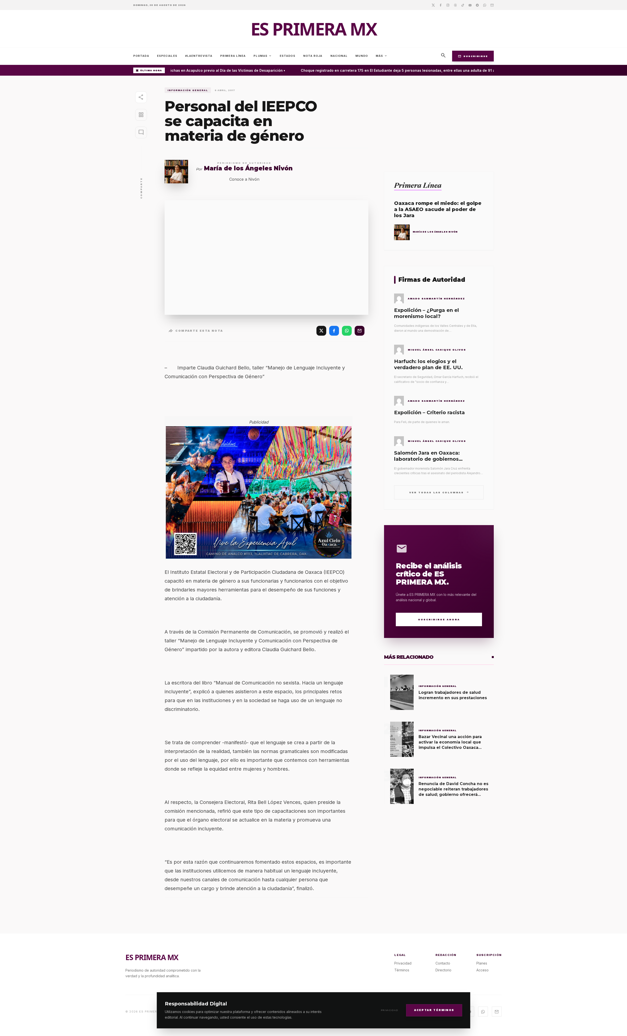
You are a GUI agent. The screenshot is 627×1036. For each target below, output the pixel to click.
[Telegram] (477, 5)
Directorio (443, 970)
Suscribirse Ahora (439, 619)
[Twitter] (433, 5)
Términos (401, 970)
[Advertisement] (439, 121)
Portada (141, 56)
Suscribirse (473, 56)
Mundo (361, 56)
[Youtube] (470, 5)
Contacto (442, 963)
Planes (481, 963)
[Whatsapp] (484, 5)
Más (381, 56)
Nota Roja (313, 56)
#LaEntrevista (198, 56)
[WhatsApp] (347, 331)
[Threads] (455, 5)
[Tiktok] (462, 5)
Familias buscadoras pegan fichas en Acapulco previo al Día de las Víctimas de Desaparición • (192, 70)
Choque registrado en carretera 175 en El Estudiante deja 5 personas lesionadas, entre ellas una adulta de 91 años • (392, 70)
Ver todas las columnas (439, 492)
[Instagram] (448, 5)
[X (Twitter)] (321, 331)
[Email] (492, 5)
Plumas (262, 56)
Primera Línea (233, 56)
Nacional (339, 56)
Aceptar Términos (434, 1010)
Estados (287, 56)
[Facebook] (440, 5)
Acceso (482, 970)
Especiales (167, 56)
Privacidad (389, 1010)
